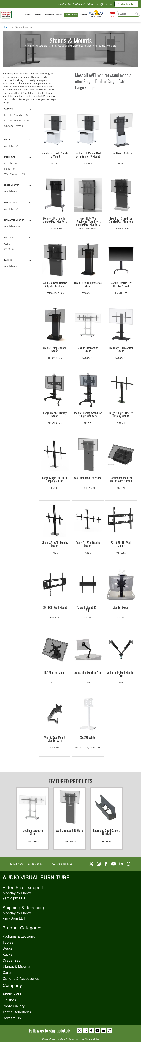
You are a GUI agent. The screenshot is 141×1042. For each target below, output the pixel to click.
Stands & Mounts (16, 966)
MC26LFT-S (88, 163)
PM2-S (55, 552)
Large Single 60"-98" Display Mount (121, 414)
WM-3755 (121, 552)
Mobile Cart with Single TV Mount (54, 155)
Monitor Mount (121, 607)
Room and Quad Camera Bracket (106, 832)
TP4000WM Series (88, 228)
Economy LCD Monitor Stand (121, 349)
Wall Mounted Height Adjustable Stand (55, 284)
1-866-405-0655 (83, 4)
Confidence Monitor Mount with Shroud (121, 479)
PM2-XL (54, 488)
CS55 (10, 243)
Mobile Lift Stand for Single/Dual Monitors (55, 220)
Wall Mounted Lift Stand (88, 477)
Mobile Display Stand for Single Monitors (88, 414)
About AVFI (28, 15)
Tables (8, 942)
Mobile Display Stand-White (88, 747)
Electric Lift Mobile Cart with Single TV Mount (87, 155)
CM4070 (121, 488)
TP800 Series (88, 293)
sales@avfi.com (103, 4)
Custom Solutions (71, 15)
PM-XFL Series (55, 423)
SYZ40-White (88, 737)
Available (12, 146)
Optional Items (16, 125)
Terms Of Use (92, 1038)
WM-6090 (54, 617)
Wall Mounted (15, 174)
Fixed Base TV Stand (121, 153)
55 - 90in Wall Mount (55, 607)
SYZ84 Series (121, 358)
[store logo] (6, 14)
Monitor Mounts (17, 120)
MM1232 (121, 617)
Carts (7, 972)
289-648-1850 (64, 863)
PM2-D (88, 552)
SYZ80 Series (88, 358)
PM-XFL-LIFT (121, 293)
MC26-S (55, 163)
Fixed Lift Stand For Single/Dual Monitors (121, 220)
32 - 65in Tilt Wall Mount (121, 544)
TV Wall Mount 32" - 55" (88, 609)
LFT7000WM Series (55, 293)
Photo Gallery (14, 1006)
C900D (121, 682)
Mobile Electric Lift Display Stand (121, 284)
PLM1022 (54, 682)
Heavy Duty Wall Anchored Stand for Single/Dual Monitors (88, 220)
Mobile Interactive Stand (88, 349)
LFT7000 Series (54, 228)
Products (38, 15)
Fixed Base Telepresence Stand (88, 284)
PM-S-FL (88, 423)
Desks (7, 948)
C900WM (54, 747)
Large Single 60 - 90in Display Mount (55, 479)
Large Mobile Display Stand (55, 414)
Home (6, 27)
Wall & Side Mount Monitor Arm (54, 739)
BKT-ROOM (106, 841)
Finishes (59, 15)
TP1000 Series (55, 358)
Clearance (83, 15)
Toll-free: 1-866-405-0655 (27, 863)
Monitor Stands (17, 115)
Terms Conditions (17, 1012)
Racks (7, 954)
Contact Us (12, 1018)
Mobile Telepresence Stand (54, 349)
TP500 (121, 163)
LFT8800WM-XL (87, 488)
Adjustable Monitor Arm (87, 672)
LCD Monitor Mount (55, 672)
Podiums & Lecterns (19, 936)
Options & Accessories (21, 978)
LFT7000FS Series (121, 228)
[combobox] (128, 14)
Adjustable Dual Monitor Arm (121, 674)
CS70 (10, 249)
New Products (49, 15)
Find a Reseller (126, 4)
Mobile (11, 163)
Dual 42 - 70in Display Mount (87, 544)
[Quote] (112, 14)
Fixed (10, 168)
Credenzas (11, 960)
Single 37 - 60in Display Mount (54, 544)
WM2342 (88, 617)
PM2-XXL (121, 423)
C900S (88, 682)
